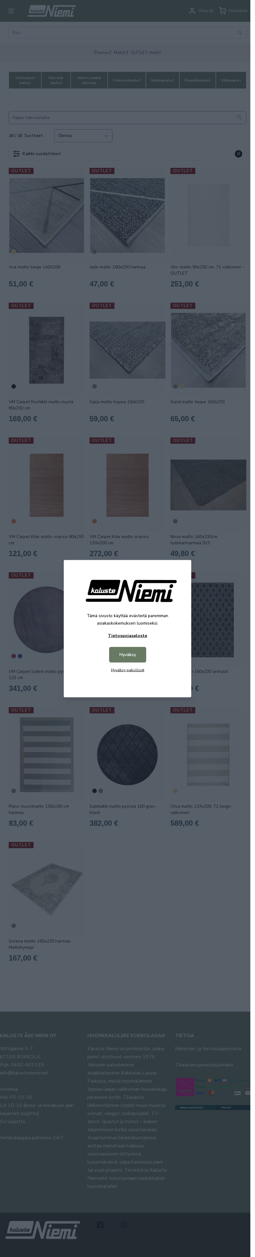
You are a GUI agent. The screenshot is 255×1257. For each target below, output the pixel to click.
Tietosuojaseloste (127, 635)
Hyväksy (127, 654)
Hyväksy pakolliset (127, 669)
